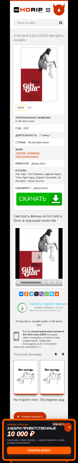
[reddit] (57, 294)
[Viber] (41, 294)
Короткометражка (26, 156)
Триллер (20, 153)
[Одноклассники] (26, 294)
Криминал (33, 153)
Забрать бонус (39, 450)
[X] (36, 294)
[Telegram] (31, 294)
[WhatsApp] (46, 294)
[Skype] (52, 294)
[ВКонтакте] (21, 294)
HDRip (26, 10)
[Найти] (60, 22)
